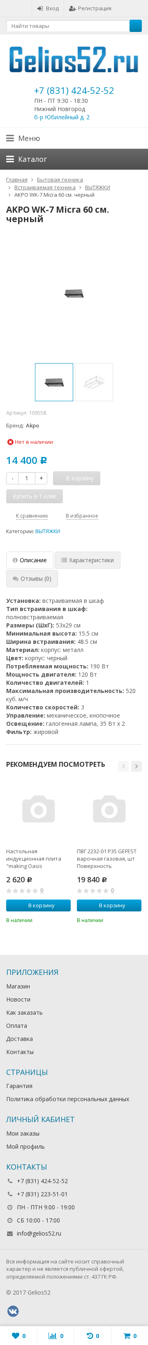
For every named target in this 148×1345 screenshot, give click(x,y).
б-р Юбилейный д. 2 (62, 117)
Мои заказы (22, 1133)
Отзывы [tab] (36, 578)
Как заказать (24, 1012)
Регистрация (94, 8)
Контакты (20, 1052)
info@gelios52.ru (39, 1233)
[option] (54, 382)
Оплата (16, 1025)
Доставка (19, 1039)
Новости (18, 999)
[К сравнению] (53, 919)
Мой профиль (25, 1146)
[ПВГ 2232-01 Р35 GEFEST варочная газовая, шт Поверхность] (109, 810)
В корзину (41, 905)
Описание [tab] (33, 560)
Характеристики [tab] (91, 560)
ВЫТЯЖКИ (47, 531)
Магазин (18, 986)
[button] (123, 766)
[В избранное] (66, 919)
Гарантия (19, 1086)
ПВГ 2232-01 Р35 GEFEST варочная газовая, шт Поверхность (106, 858)
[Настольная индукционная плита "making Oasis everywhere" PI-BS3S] (38, 810)
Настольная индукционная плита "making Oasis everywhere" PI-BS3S (33, 858)
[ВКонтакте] (12, 1311)
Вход (52, 8)
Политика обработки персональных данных (67, 1099)
